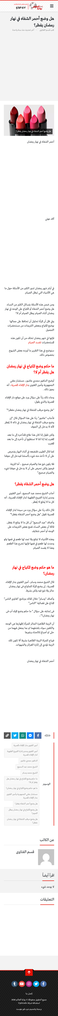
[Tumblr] (14, 984)
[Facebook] (38, 735)
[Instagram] (29, 984)
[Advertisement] (29, 64)
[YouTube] (22, 984)
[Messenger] (30, 735)
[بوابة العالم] (29, 6)
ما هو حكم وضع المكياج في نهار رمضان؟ (22, 788)
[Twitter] (15, 735)
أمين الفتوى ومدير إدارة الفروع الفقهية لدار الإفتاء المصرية (22, 753)
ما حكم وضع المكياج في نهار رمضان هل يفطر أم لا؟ (22, 780)
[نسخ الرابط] (7, 735)
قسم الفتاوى (45, 30)
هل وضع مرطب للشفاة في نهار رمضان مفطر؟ (22, 821)
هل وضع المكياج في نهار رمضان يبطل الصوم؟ (23, 811)
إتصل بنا (29, 993)
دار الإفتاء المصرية (20, 385)
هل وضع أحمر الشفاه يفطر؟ (26, 803)
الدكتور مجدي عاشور (29, 760)
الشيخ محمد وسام (30, 773)
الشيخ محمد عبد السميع (27, 767)
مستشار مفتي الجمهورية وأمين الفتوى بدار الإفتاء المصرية (22, 796)
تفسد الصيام (35, 342)
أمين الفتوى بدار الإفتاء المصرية (26, 745)
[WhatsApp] (22, 735)
